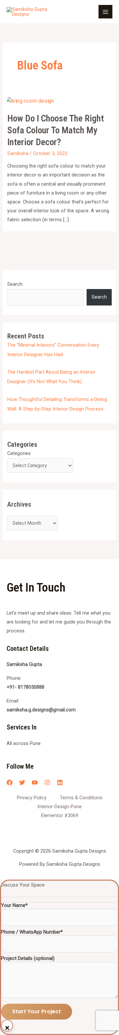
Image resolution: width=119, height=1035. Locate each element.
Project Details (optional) (28, 958)
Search (14, 284)
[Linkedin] (60, 782)
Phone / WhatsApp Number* (32, 932)
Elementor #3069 (59, 815)
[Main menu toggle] (105, 12)
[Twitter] (22, 782)
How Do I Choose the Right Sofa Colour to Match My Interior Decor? (55, 130)
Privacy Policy (32, 798)
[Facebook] (10, 782)
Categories (19, 453)
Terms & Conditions (81, 798)
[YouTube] (35, 782)
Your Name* (14, 905)
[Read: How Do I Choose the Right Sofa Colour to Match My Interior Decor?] (29, 101)
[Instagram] (47, 782)
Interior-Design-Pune (59, 806)
